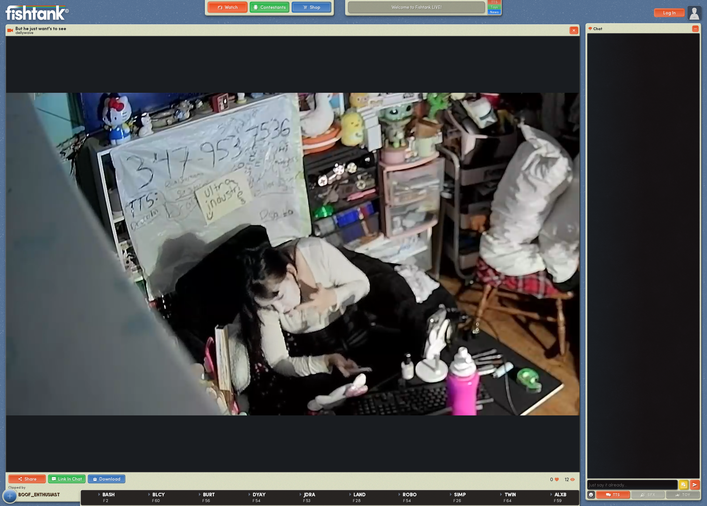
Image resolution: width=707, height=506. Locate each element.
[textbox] (632, 484)
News (494, 12)
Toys (494, 7)
